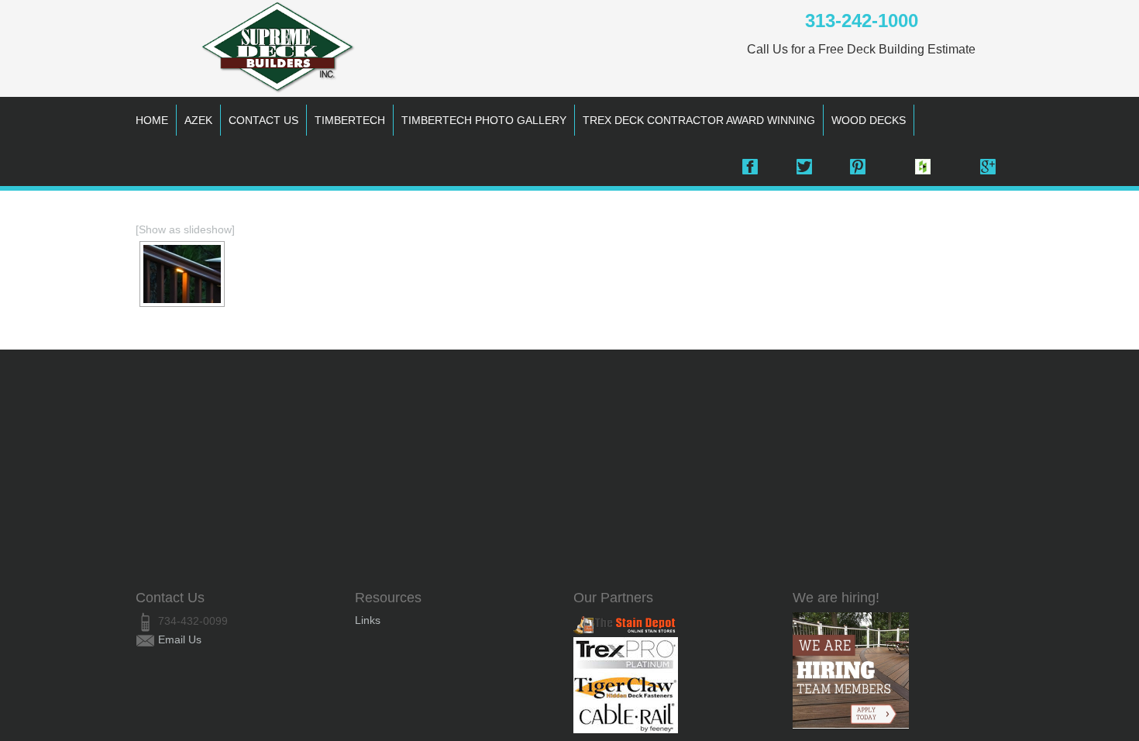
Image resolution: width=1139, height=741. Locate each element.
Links (367, 620)
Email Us (179, 639)
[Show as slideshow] (185, 229)
